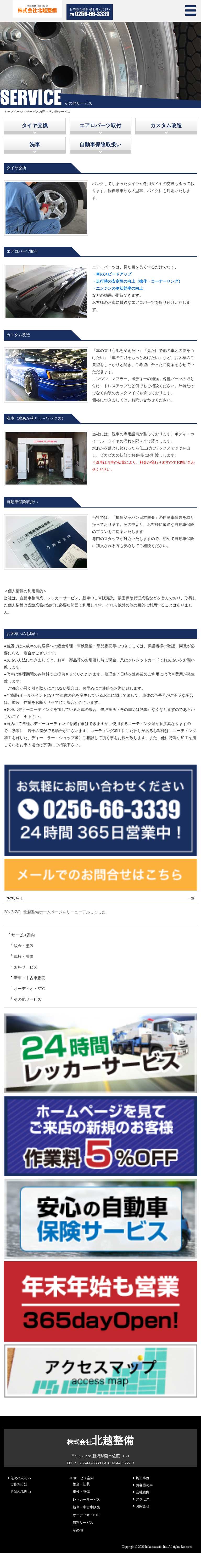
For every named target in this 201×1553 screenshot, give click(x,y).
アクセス (142, 1499)
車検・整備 (24, 956)
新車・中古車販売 (29, 978)
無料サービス (25, 967)
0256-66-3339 (92, 14)
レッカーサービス (86, 1499)
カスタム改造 (166, 125)
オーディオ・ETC (29, 989)
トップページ (13, 112)
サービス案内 (23, 935)
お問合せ (142, 1506)
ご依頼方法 (18, 1484)
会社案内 (142, 1492)
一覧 (191, 898)
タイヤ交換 (35, 125)
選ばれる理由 (20, 1492)
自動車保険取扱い (100, 144)
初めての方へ (21, 1478)
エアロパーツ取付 (100, 125)
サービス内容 (35, 112)
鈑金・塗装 (24, 946)
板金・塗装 (81, 1484)
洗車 (35, 144)
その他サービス (27, 999)
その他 (78, 1530)
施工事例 (142, 1478)
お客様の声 (144, 1485)
